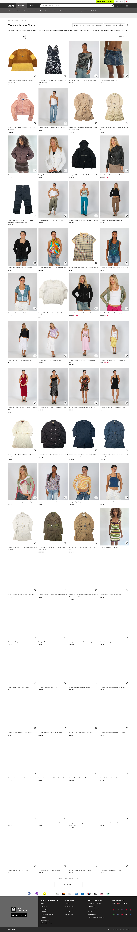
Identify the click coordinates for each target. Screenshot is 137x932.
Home (9, 20)
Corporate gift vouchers (94, 909)
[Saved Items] (122, 5)
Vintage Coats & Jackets (94, 25)
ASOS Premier (45, 912)
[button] (114, 910)
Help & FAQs (119, 1)
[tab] (11, 10)
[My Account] (117, 5)
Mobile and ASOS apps (94, 903)
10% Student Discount (47, 914)
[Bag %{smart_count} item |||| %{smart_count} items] (127, 5)
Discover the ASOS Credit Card (96, 917)
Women (16, 20)
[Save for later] (35, 76)
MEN (32, 5)
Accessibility (126, 929)
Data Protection (45, 920)
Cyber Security (69, 914)
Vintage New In (78, 25)
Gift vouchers (91, 906)
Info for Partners (92, 914)
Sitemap (43, 917)
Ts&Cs (120, 929)
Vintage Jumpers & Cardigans (114, 25)
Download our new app (104, 1)
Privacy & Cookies (112, 929)
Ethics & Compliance (47, 923)
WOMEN (21, 5)
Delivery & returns (46, 909)
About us (67, 903)
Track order (44, 906)
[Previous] (71, 25)
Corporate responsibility (71, 909)
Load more (68, 885)
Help (42, 903)
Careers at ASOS (69, 906)
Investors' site (68, 912)
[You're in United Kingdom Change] (127, 1)
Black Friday (91, 912)
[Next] (127, 25)
